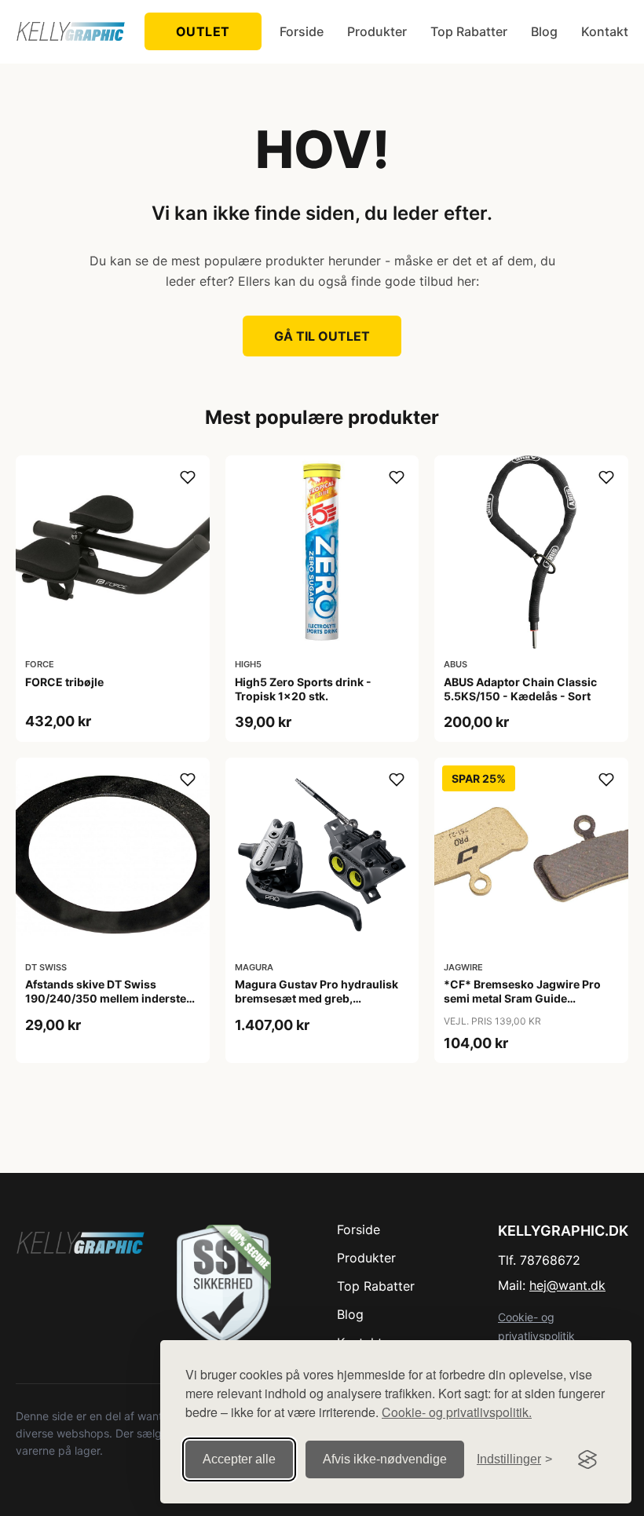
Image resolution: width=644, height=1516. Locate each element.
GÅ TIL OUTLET (322, 336)
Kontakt (604, 31)
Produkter (377, 31)
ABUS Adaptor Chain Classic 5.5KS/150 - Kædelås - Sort (520, 689)
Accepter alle (239, 1459)
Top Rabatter (468, 31)
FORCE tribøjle (64, 682)
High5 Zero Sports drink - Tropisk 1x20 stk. (303, 689)
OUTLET (203, 31)
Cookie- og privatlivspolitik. (457, 1412)
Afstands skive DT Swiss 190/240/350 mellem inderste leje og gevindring (105, 998)
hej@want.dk (567, 1285)
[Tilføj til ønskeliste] (188, 477)
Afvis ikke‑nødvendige (385, 1459)
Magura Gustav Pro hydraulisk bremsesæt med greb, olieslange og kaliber (316, 998)
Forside (302, 31)
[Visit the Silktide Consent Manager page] (587, 1459)
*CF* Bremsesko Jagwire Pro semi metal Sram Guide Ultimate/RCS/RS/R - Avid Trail (524, 998)
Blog (544, 31)
